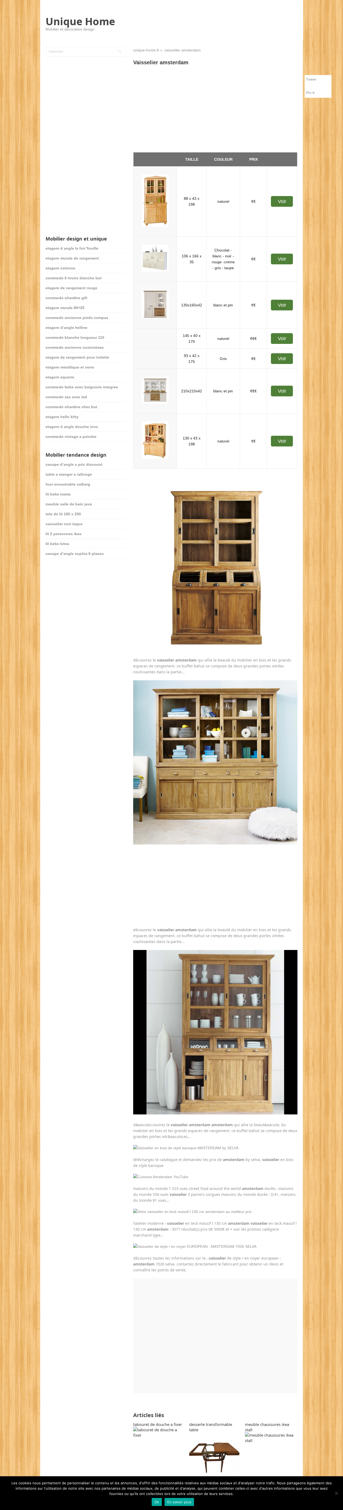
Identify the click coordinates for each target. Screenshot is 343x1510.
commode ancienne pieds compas (77, 317)
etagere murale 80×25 (65, 308)
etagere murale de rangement (72, 258)
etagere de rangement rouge (71, 288)
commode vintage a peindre (71, 436)
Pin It (310, 93)
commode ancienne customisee (75, 347)
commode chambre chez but (71, 407)
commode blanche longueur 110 (75, 337)
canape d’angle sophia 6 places (75, 553)
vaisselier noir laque (64, 524)
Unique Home (80, 21)
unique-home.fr (146, 50)
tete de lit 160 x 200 (63, 514)
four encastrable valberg (68, 484)
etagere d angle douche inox (72, 427)
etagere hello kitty (62, 417)
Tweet (311, 79)
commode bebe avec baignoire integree (82, 387)
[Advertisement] (215, 109)
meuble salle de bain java (69, 504)
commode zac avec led (66, 397)
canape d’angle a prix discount (74, 464)
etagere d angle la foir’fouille (72, 248)
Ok (156, 1502)
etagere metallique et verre (70, 367)
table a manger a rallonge (69, 474)
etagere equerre (60, 377)
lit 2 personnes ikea (63, 534)
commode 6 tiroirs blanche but (74, 278)
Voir (282, 201)
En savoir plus (179, 1502)
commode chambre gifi (66, 298)
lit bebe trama (58, 494)
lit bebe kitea (57, 544)
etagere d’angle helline (66, 327)
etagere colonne (60, 268)
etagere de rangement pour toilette (77, 357)
